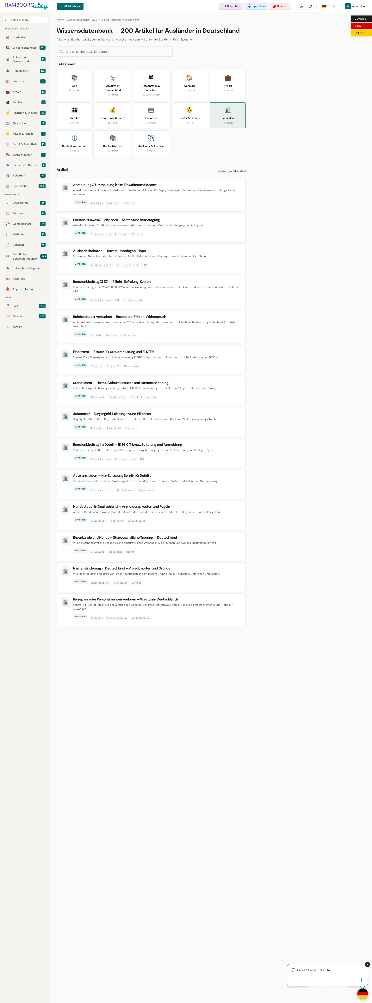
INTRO (359, 33)
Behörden (25, 176)
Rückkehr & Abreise (25, 165)
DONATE (361, 18)
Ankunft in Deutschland (25, 59)
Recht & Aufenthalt (25, 144)
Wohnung (25, 81)
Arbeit (25, 92)
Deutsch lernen (25, 155)
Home (60, 19)
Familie (25, 102)
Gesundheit (25, 123)
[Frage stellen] (362, 993)
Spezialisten (25, 186)
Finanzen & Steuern (25, 113)
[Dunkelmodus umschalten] (301, 6)
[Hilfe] (310, 6)
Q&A (358, 26)
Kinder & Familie (25, 134)
